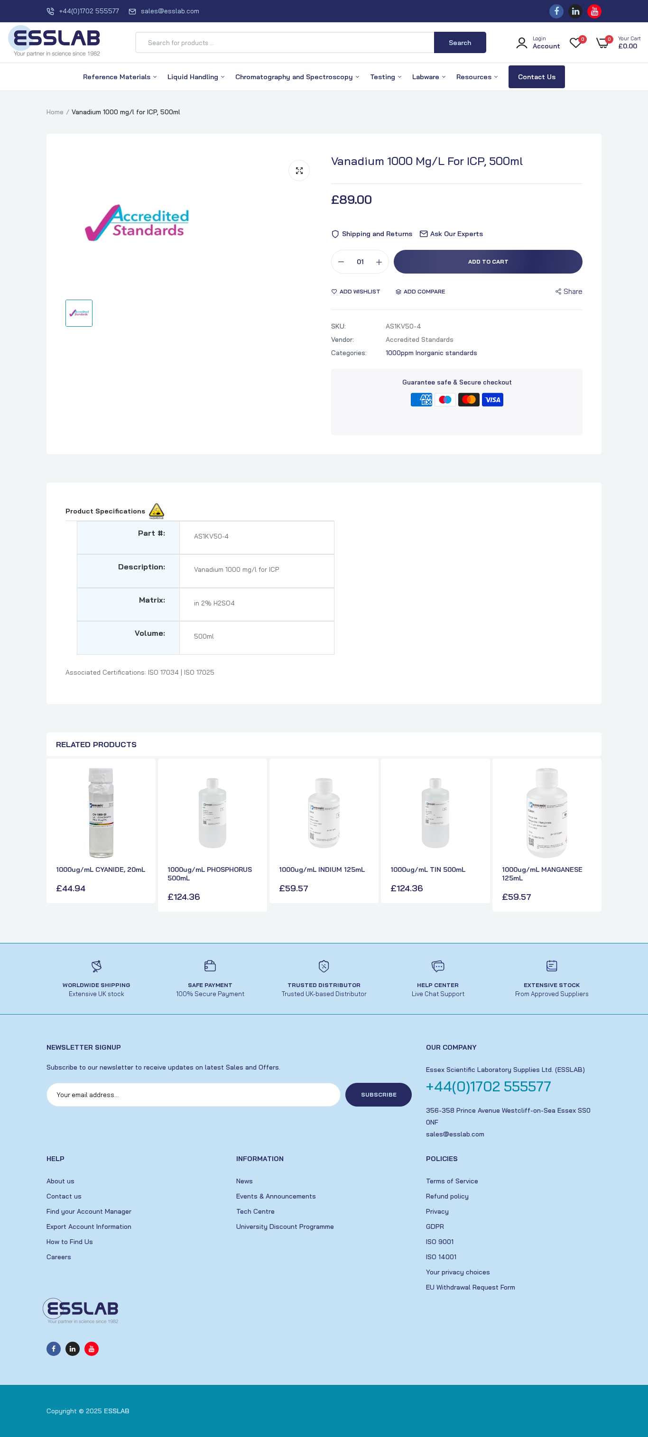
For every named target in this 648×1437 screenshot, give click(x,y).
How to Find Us (69, 1241)
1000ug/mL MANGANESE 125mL (542, 873)
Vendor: (342, 339)
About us (60, 1181)
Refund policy (447, 1196)
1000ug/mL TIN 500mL (427, 869)
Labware (426, 77)
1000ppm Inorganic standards (431, 352)
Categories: (349, 352)
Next (592, 836)
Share (573, 291)
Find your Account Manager (88, 1211)
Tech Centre (255, 1211)
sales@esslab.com (170, 11)
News (244, 1181)
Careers (58, 1257)
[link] (137, 783)
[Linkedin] (575, 11)
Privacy (437, 1211)
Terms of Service (452, 1181)
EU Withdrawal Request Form (470, 1287)
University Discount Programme (285, 1226)
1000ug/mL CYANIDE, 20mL (100, 869)
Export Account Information (88, 1226)
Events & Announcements (276, 1196)
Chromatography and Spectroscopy (295, 77)
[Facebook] (556, 11)
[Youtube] (594, 11)
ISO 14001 (441, 1257)
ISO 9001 (440, 1241)
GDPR (435, 1226)
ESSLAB (117, 1411)
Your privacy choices (458, 1272)
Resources (474, 77)
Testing (383, 77)
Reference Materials (117, 77)
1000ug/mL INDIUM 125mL (322, 869)
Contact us (64, 1196)
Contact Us (536, 77)
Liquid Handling (193, 77)
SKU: (338, 326)
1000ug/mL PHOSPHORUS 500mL (209, 873)
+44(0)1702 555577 (89, 11)
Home (55, 112)
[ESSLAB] (54, 42)
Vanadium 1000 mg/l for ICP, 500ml (427, 161)
